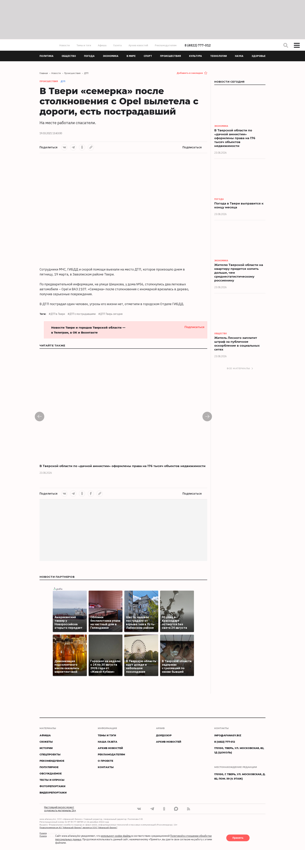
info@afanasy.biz (227, 735)
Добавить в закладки (190, 73)
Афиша (102, 45)
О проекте (105, 760)
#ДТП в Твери (57, 314)
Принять (237, 838)
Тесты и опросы (52, 779)
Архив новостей (138, 45)
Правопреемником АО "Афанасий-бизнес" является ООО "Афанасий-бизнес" (78, 827)
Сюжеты (46, 741)
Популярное (49, 767)
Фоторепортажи (52, 786)
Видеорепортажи (53, 792)
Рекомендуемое (52, 760)
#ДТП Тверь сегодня (110, 314)
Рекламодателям (166, 45)
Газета (117, 45)
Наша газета (107, 741)
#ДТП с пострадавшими (82, 314)
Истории (46, 748)
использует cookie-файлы (116, 836)
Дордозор (164, 735)
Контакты (106, 767)
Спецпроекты (50, 754)
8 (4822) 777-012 (198, 45)
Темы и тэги (83, 45)
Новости (64, 45)
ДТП (63, 81)
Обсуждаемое (51, 773)
